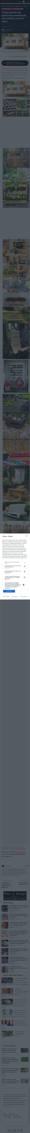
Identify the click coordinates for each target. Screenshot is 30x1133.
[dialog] (15, 566)
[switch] (24, 566)
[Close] (27, 536)
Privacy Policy (23, 596)
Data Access (15, 596)
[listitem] (15, 563)
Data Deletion (6, 596)
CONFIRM (9, 591)
